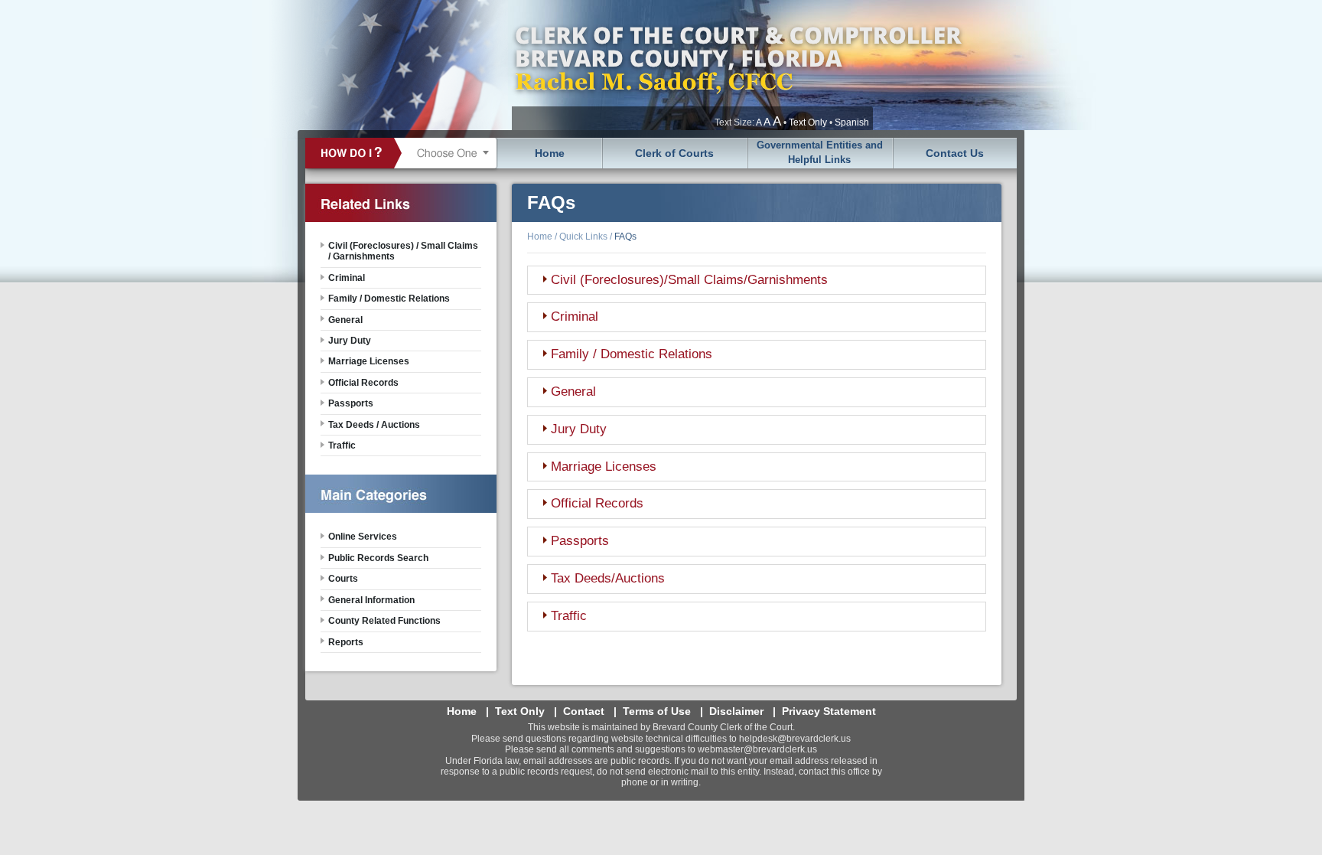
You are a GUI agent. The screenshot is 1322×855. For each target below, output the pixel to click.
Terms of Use (657, 711)
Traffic (569, 616)
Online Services (362, 536)
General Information (371, 600)
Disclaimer (736, 711)
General (573, 391)
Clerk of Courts (674, 153)
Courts (343, 578)
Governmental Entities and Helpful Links (820, 152)
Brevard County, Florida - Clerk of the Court (737, 65)
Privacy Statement (829, 711)
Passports (580, 541)
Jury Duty (579, 429)
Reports (345, 642)
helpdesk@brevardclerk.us (795, 738)
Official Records (597, 503)
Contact (583, 711)
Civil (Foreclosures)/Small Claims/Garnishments (689, 279)
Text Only (808, 122)
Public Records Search (378, 558)
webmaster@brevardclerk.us (757, 749)
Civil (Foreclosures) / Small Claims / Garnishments (403, 251)
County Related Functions (384, 620)
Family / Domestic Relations (631, 354)
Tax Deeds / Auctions (374, 424)
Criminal (574, 316)
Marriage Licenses (603, 466)
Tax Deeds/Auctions (608, 578)
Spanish (852, 122)
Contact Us (955, 153)
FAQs (625, 236)
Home (550, 153)
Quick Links (583, 236)
